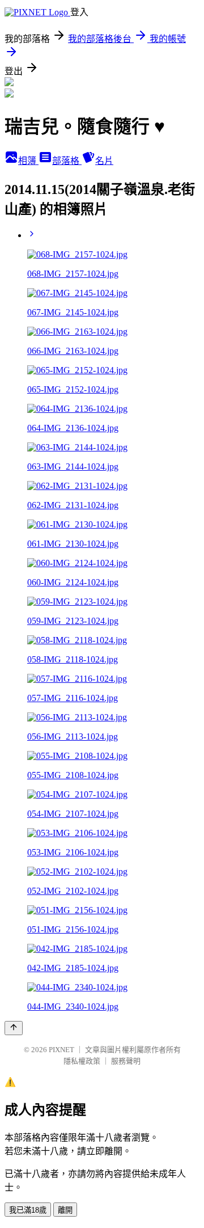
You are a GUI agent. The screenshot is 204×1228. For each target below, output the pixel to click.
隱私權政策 (81, 1061)
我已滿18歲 (27, 1210)
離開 (65, 1210)
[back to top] (14, 1028)
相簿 (28, 161)
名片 (104, 161)
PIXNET (61, 1049)
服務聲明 (126, 1061)
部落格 (67, 161)
